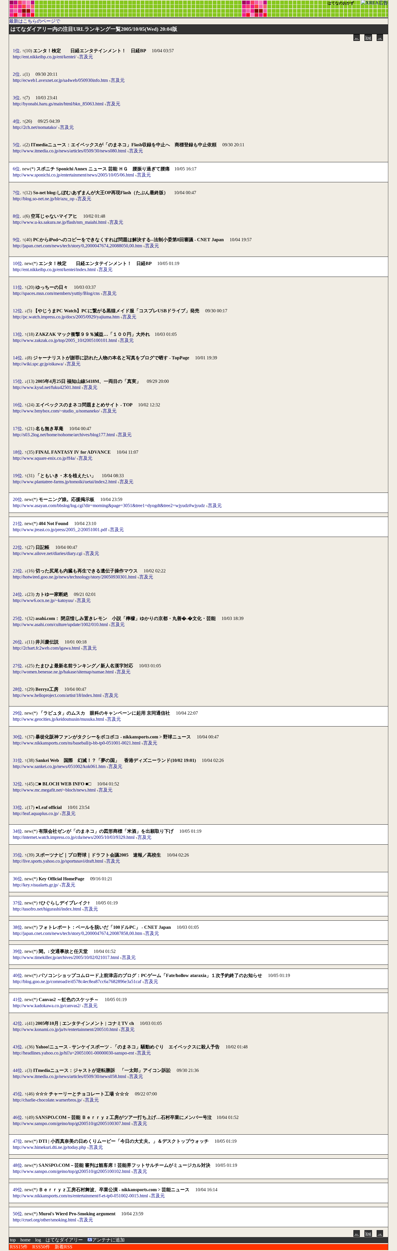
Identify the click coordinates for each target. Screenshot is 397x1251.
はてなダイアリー (64, 1239)
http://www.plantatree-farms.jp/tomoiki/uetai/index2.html (65, 481)
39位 (17, 951)
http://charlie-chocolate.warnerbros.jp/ (47, 1099)
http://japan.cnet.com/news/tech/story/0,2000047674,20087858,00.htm (77, 933)
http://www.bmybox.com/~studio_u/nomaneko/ (56, 410)
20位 (17, 499)
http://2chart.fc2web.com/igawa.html (46, 648)
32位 (17, 783)
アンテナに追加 (108, 1239)
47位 (17, 1141)
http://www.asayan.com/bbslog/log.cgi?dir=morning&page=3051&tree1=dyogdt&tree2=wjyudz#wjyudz (109, 505)
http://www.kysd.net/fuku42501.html (47, 387)
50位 (17, 1213)
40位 (17, 975)
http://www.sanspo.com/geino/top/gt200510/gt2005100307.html (71, 1123)
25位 (17, 618)
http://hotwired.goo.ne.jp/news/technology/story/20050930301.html (74, 576)
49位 (17, 1189)
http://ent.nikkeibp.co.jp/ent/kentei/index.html (54, 269)
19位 (17, 475)
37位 (17, 902)
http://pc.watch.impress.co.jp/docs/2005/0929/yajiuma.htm (66, 316)
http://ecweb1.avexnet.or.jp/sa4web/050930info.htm (60, 80)
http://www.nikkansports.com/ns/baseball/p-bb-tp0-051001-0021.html (76, 742)
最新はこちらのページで (34, 21)
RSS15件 (19, 1246)
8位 (16, 216)
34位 (17, 831)
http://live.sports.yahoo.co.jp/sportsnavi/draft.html (58, 861)
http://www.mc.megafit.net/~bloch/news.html (54, 789)
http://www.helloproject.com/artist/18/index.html (57, 695)
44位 (17, 1070)
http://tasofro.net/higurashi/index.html (47, 908)
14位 (17, 357)
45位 (17, 1093)
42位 (17, 1023)
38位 (17, 927)
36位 (17, 878)
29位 (17, 713)
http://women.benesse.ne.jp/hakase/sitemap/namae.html (63, 671)
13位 (17, 334)
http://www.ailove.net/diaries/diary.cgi (47, 553)
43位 (17, 1046)
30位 (17, 736)
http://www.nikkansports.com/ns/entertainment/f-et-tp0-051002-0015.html (80, 1195)
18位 (17, 452)
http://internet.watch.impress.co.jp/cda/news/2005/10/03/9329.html (74, 837)
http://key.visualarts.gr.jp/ (35, 884)
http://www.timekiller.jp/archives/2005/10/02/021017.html (66, 957)
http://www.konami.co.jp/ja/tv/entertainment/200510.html (65, 1029)
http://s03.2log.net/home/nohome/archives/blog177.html (64, 434)
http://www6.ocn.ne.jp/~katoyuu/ (43, 600)
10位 (17, 263)
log (368, 37)
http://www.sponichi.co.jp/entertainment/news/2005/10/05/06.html (73, 174)
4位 (16, 121)
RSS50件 (41, 1246)
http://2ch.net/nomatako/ (35, 127)
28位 (17, 689)
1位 (16, 50)
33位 (17, 807)
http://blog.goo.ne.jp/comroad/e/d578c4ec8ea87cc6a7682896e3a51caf (77, 981)
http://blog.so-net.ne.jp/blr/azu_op (43, 198)
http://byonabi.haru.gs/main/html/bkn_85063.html (58, 103)
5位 (16, 144)
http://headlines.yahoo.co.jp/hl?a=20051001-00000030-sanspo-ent (73, 1052)
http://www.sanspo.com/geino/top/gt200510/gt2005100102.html (71, 1171)
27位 (17, 665)
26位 (17, 641)
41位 (17, 999)
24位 (17, 594)
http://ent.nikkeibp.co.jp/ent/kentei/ (44, 56)
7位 (16, 192)
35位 (17, 854)
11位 (17, 287)
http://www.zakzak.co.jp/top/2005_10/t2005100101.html (65, 340)
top (13, 1239)
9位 (16, 239)
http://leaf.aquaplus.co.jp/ (36, 813)
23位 (17, 570)
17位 (17, 428)
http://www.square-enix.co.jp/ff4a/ (44, 458)
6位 (16, 168)
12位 (17, 310)
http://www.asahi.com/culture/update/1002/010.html (60, 624)
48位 (17, 1165)
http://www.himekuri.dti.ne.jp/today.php (49, 1147)
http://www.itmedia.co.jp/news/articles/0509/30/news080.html (69, 150)
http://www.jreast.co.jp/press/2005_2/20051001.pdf (60, 529)
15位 (17, 381)
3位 (16, 97)
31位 (17, 760)
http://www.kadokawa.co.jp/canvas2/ (47, 1005)
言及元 (86, 56)
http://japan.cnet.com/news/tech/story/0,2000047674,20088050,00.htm (77, 245)
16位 (17, 404)
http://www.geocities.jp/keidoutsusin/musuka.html (58, 719)
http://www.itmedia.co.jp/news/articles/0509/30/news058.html (69, 1076)
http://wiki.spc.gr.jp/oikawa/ (38, 363)
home (25, 1239)
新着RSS (63, 1246)
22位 (17, 547)
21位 (17, 523)
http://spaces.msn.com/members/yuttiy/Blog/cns (56, 293)
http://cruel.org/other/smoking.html (44, 1219)
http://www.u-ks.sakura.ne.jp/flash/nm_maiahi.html (59, 222)
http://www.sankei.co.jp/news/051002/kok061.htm (59, 766)
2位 (16, 74)
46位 (17, 1117)
